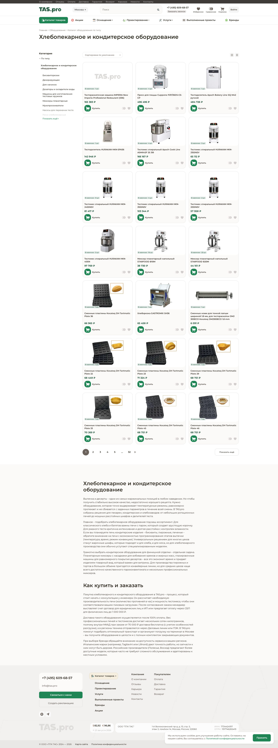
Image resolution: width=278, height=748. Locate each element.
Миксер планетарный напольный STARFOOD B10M (155, 260)
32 (129, 452)
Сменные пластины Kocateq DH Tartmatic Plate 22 (107, 372)
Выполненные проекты (201, 20)
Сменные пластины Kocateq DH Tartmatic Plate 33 (107, 427)
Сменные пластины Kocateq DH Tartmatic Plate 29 (213, 372)
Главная (43, 30)
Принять (262, 737)
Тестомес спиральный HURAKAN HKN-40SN (105, 260)
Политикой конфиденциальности (225, 738)
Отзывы (136, 684)
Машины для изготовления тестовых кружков (57, 95)
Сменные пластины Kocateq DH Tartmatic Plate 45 (160, 427)
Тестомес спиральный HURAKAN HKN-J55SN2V (158, 205)
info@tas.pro (49, 686)
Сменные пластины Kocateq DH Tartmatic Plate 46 (213, 427)
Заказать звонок (176, 11)
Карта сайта (81, 744)
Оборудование (58, 30)
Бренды (234, 20)
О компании (138, 679)
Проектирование (137, 20)
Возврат (159, 694)
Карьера (136, 689)
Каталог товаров (55, 20)
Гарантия (159, 689)
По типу (45, 58)
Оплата (158, 679)
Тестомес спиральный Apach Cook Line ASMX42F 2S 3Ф (158, 151)
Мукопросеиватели (53, 105)
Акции (79, 20)
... (122, 452)
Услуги (167, 20)
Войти (234, 9)
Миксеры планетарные (55, 101)
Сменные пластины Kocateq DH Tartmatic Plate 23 (160, 372)
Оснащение (104, 20)
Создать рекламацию (61, 703)
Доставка (159, 684)
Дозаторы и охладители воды (59, 89)
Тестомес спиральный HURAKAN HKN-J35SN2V (211, 151)
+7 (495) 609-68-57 (178, 8)
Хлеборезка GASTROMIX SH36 (153, 313)
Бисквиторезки (51, 75)
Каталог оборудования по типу (84, 30)
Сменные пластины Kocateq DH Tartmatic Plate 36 (107, 315)
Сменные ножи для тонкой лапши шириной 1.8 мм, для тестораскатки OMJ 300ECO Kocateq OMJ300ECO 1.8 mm (212, 316)
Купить (96, 108)
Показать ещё (226, 452)
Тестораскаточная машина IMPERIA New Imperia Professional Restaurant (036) (106, 96)
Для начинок (50, 84)
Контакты (137, 699)
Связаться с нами (61, 695)
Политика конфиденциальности (108, 744)
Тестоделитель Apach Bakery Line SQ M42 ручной (213, 96)
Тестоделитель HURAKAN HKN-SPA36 (104, 149)
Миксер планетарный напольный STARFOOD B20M (209, 260)
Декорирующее (51, 80)
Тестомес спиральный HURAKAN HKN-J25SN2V (211, 205)
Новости (136, 694)
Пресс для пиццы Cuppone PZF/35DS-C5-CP (159, 96)
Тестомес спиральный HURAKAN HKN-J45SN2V (105, 205)
